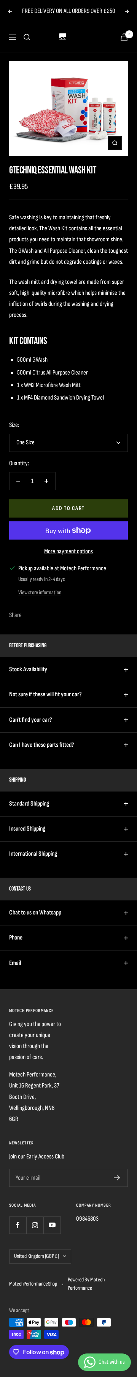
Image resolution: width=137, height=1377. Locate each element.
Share (15, 615)
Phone (15, 937)
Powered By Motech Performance (86, 1284)
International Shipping (33, 854)
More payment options (68, 551)
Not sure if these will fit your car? (45, 694)
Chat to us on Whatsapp (35, 912)
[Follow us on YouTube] (52, 1225)
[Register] (117, 1177)
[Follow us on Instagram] (34, 1225)
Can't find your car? (30, 720)
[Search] (27, 37)
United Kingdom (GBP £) (36, 1256)
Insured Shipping (27, 828)
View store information (39, 592)
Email (15, 963)
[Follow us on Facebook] (17, 1225)
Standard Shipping (29, 803)
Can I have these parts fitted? (41, 745)
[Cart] (124, 37)
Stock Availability (28, 669)
